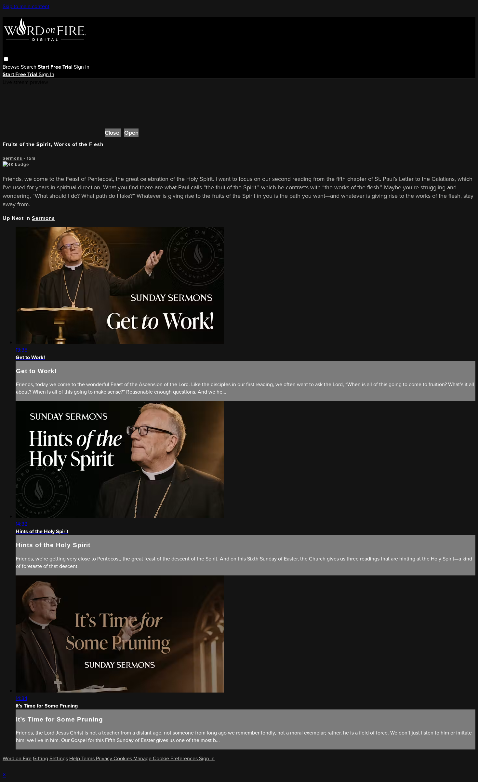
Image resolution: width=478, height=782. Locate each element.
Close (113, 132)
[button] (6, 59)
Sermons (13, 158)
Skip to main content (26, 6)
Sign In (46, 74)
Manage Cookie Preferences (166, 758)
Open (131, 132)
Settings (58, 758)
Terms (88, 758)
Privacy (104, 758)
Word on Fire (17, 758)
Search (29, 67)
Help (75, 758)
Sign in (81, 67)
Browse (12, 67)
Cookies (123, 758)
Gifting (40, 758)
